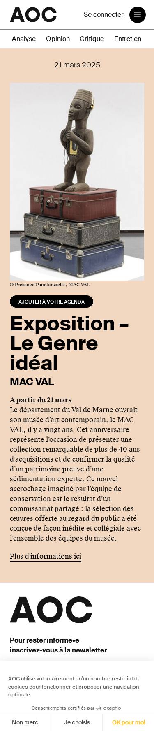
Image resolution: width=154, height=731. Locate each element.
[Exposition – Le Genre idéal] (77, 181)
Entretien (127, 39)
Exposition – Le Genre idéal (69, 343)
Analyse (24, 39)
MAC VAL (32, 381)
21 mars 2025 (77, 65)
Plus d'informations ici (45, 556)
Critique (92, 39)
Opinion (58, 39)
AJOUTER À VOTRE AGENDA (51, 302)
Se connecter (104, 14)
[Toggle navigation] (137, 15)
